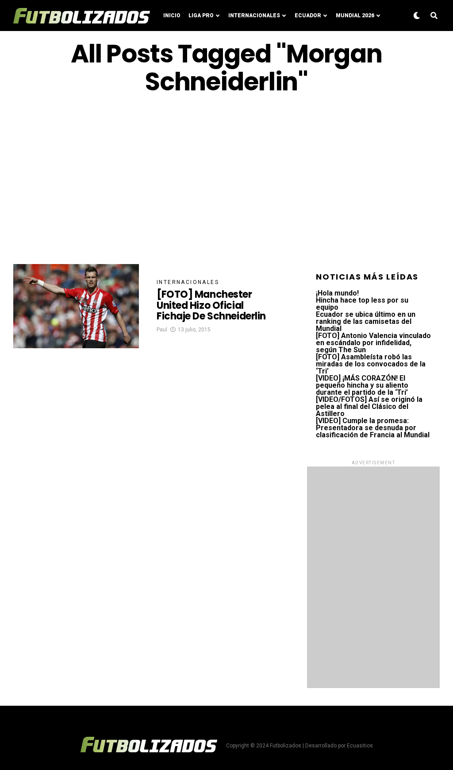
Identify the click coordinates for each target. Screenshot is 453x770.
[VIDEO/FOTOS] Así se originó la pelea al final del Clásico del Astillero (369, 406)
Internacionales (254, 15)
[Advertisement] (226, 180)
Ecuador (308, 15)
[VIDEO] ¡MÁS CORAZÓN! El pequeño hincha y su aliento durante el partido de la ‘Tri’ (362, 385)
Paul (162, 330)
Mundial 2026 (355, 15)
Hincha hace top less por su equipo (362, 303)
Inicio (171, 15)
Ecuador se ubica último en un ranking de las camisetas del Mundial (365, 321)
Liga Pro (201, 15)
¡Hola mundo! (337, 293)
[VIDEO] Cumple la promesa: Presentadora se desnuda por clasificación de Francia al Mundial (373, 427)
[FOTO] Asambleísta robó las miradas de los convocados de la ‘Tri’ (371, 364)
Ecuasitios (360, 746)
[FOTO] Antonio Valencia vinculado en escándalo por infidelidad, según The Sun (373, 342)
